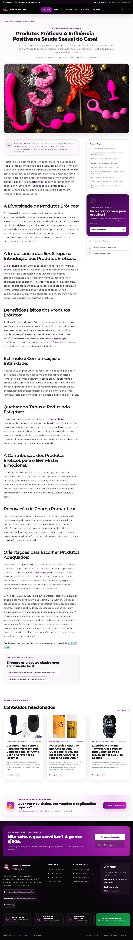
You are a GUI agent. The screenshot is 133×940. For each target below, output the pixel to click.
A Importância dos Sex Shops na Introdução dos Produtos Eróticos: (107, 154)
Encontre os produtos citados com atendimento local (107, 187)
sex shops (37, 181)
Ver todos (121, 710)
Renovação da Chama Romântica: (102, 177)
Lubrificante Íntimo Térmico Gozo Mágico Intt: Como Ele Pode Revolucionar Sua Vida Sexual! (107, 751)
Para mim (58, 9)
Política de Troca (124, 935)
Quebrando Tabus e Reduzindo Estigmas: (105, 167)
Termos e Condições (91, 935)
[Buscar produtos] (117, 9)
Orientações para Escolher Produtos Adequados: (107, 181)
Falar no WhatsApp (81, 869)
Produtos (85, 9)
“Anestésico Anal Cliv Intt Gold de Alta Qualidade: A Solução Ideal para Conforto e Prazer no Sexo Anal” (64, 751)
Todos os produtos (56, 869)
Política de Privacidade (109, 935)
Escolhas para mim (56, 877)
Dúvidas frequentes (81, 881)
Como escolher (71, 9)
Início (6, 21)
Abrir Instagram (114, 805)
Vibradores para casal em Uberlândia (27, 679)
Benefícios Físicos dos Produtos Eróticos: (104, 159)
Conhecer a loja (111, 887)
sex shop (31, 290)
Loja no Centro (100, 2)
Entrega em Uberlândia (83, 873)
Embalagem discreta (82, 877)
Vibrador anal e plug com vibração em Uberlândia (33, 672)
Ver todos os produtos (108, 845)
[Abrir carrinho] (127, 9)
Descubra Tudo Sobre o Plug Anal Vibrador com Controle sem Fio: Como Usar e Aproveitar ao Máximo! (22, 751)
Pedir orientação (99, 229)
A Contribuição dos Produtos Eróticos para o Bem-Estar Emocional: (108, 172)
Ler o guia (10, 775)
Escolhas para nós (55, 873)
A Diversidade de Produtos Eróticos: (103, 149)
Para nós (46, 9)
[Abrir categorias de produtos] (122, 9)
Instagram (20, 898)
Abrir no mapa (110, 891)
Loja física (95, 9)
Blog (11, 21)
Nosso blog (9, 905)
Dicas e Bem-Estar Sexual (25, 21)
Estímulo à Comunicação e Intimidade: (104, 163)
